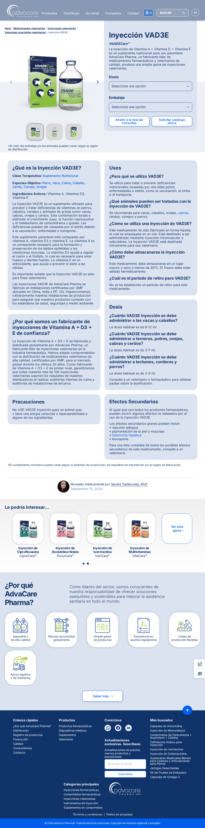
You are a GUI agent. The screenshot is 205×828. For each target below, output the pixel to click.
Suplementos (67, 735)
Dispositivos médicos (72, 730)
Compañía (113, 13)
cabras (183, 213)
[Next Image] (97, 82)
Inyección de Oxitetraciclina (168, 753)
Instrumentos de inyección (81, 803)
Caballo (78, 183)
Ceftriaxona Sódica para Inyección (166, 743)
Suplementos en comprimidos (83, 807)
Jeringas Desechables (164, 768)
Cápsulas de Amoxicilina (166, 726)
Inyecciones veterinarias (79, 798)
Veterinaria (66, 739)
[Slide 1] (83, 563)
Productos (49, 13)
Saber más (103, 696)
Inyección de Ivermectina (166, 749)
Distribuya (71, 13)
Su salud (92, 13)
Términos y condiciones (87, 814)
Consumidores (22, 748)
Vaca (56, 183)
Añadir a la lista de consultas (129, 121)
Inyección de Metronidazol (167, 730)
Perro (46, 183)
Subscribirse (125, 774)
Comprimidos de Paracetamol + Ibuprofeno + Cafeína (170, 736)
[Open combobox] (150, 86)
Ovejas (41, 187)
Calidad (18, 743)
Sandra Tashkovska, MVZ (129, 484)
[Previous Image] (11, 82)
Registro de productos (27, 735)
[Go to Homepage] (21, 11)
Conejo (29, 187)
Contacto (134, 13)
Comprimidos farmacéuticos (82, 794)
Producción (20, 739)
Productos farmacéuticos (75, 726)
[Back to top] (187, 710)
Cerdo (17, 187)
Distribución (21, 730)
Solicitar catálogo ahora (172, 121)
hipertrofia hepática (126, 435)
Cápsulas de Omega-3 (165, 777)
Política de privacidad (119, 814)
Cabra (66, 183)
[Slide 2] (88, 563)
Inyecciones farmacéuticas (81, 790)
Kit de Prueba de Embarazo (168, 772)
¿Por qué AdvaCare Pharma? (32, 726)
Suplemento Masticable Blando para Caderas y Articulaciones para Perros (170, 761)
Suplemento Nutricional (60, 176)
